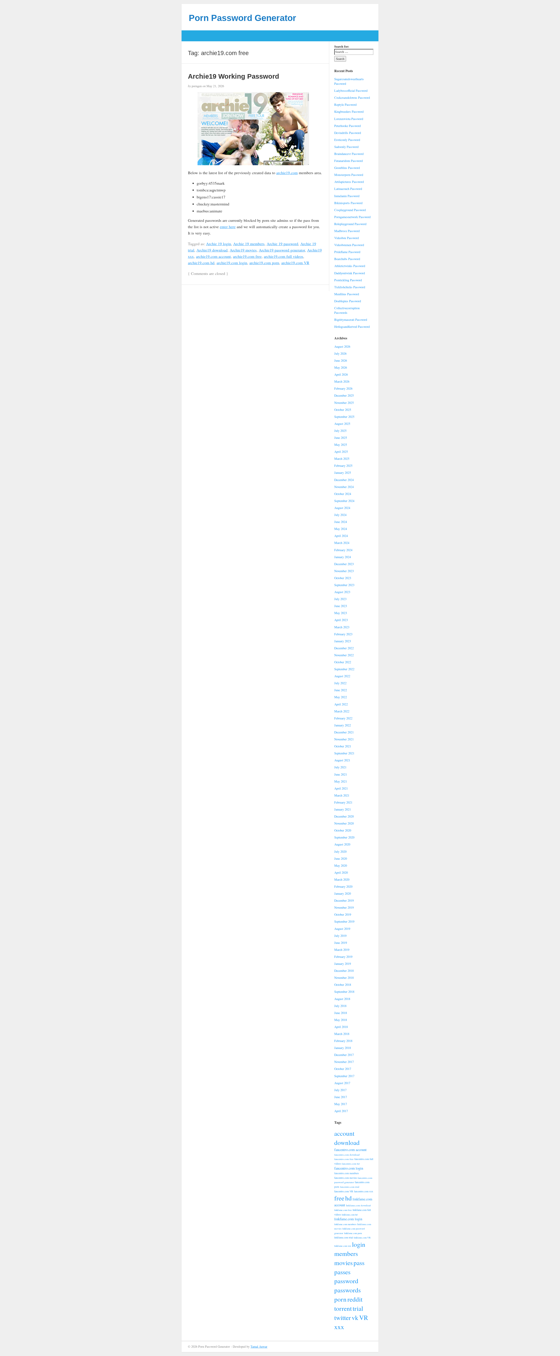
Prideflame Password (347, 252)
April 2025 (341, 452)
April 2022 (341, 704)
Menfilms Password (346, 294)
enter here (228, 226)
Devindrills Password (347, 133)
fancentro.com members (346, 1173)
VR (363, 1317)
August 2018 (342, 999)
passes (342, 1271)
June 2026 (340, 360)
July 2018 (340, 1006)
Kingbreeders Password (349, 111)
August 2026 (342, 346)
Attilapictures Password (349, 182)
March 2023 (341, 627)
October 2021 (342, 746)
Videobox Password (346, 238)
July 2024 (340, 515)
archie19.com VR (295, 262)
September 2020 (344, 837)
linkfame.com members (345, 1224)
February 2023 (343, 634)
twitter (342, 1317)
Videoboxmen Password (349, 245)
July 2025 (340, 431)
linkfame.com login (348, 1219)
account (344, 1133)
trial (358, 1308)
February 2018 (343, 1041)
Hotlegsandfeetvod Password (352, 327)
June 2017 (340, 1097)
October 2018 (342, 985)
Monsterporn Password (348, 175)
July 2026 (340, 353)
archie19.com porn (264, 262)
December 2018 (344, 971)
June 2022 (340, 690)
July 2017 (340, 1090)
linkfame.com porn (353, 1233)
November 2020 (344, 823)
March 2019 (341, 950)
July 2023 (340, 599)
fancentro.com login (348, 1168)
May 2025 (340, 445)
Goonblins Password (347, 168)
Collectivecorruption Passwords (347, 310)
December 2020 (344, 816)
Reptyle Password (345, 104)
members (346, 1253)
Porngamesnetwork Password (352, 217)
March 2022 (341, 711)
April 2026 (341, 374)
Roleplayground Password (350, 224)
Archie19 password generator (282, 250)
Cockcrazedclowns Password (352, 97)
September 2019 (344, 921)
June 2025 (340, 438)
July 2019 (340, 936)
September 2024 (344, 501)
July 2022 (340, 683)
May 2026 (340, 367)
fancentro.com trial (349, 1186)
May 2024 (340, 529)
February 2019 (343, 957)
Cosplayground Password (350, 210)
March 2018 (341, 1034)
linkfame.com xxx (342, 1245)
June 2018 (340, 1013)
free (339, 1198)
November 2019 (344, 907)
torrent (343, 1308)
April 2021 (341, 788)
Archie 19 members (248, 243)
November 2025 (344, 403)
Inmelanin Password (346, 196)
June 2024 (340, 522)
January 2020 (342, 893)
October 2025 (342, 410)
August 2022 (342, 676)
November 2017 (344, 1062)
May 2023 (340, 613)
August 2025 (342, 424)
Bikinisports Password (348, 203)
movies (343, 1262)
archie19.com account (213, 256)
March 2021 (341, 795)
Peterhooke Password (347, 126)
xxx (339, 1326)
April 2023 (341, 620)
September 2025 (344, 417)
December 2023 (344, 564)
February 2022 (343, 718)
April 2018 (341, 1027)
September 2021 (344, 753)
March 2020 (341, 879)
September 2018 (344, 992)
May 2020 (340, 865)
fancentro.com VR (343, 1191)
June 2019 (340, 943)
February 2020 (343, 886)
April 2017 (341, 1111)
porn (340, 1299)
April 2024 (341, 536)
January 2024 (342, 557)
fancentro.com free (344, 1159)
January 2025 (342, 473)
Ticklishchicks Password (349, 287)
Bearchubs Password (347, 259)
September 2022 (344, 669)
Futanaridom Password (348, 161)
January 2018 (342, 1048)
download (347, 1142)
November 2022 (344, 655)
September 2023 (344, 585)
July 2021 (340, 767)
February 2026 (343, 388)
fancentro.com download (347, 1154)
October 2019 (342, 914)
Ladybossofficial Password (351, 91)
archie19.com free (247, 256)
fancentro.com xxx (363, 1191)
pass (359, 1262)
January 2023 (342, 641)
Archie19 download (212, 250)
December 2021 (344, 732)
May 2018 (340, 1020)
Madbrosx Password (347, 231)
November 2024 (344, 487)
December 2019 (344, 900)
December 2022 (344, 648)
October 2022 (342, 662)
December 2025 (344, 395)
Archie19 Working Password (233, 76)
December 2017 (344, 1055)
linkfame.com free (343, 1210)
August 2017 (342, 1083)
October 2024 (342, 494)
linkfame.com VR (362, 1237)
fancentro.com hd (351, 1163)
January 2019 (342, 964)
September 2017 (344, 1076)
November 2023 (344, 571)
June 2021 (340, 774)
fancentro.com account (350, 1149)
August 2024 (342, 508)
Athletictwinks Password (349, 266)
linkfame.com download (358, 1205)
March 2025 (341, 459)
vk (355, 1317)
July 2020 (340, 851)
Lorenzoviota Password (348, 119)
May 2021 (340, 781)
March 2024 (341, 543)
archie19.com (287, 172)
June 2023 (340, 606)
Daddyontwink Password (349, 273)
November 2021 (344, 739)
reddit (354, 1299)
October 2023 (342, 578)
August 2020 (342, 844)
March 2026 (341, 381)
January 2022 (342, 725)
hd (348, 1198)
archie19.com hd (201, 262)
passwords (347, 1290)
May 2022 (340, 697)
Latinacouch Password (348, 189)
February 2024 (343, 550)
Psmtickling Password (348, 280)
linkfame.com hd (349, 1214)
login (358, 1244)
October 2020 (342, 830)
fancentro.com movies (345, 1177)
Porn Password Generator (242, 18)
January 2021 (342, 809)
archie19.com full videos (283, 256)
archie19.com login (232, 262)
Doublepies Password (347, 301)
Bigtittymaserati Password (350, 320)
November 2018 (344, 978)
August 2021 (342, 760)
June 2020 (340, 858)
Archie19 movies (243, 250)
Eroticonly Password (347, 140)
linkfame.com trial (343, 1237)
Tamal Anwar (258, 1346)
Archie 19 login (218, 243)
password (346, 1280)
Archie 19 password (282, 243)
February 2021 (343, 802)
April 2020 (341, 872)
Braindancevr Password (349, 154)
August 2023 (342, 592)
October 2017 (342, 1069)
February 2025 (343, 466)
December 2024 (344, 480)
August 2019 (342, 929)
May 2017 (340, 1104)
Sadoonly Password (346, 147)
